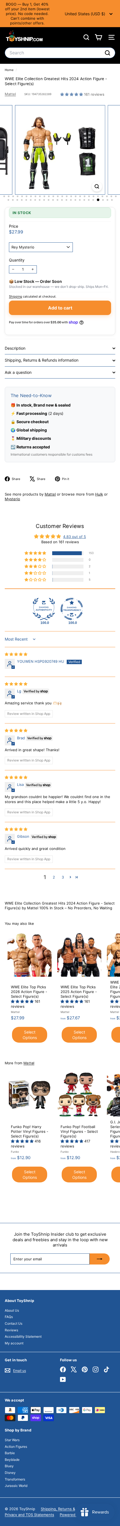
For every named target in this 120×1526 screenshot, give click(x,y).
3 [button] (63, 877)
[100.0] (44, 609)
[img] (16, 654)
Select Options (30, 1035)
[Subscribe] (100, 1259)
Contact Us (13, 1323)
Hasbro (115, 1151)
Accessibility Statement (23, 1336)
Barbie (10, 1453)
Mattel (10, 94)
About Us (12, 1310)
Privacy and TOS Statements (29, 1514)
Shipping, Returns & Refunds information (41, 360)
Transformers (15, 1479)
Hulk (99, 494)
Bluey (9, 1466)
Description (15, 348)
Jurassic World (16, 1486)
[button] (72, 94)
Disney (10, 1473)
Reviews (11, 1330)
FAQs (9, 1317)
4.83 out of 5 (74, 536)
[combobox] (60, 52)
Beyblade (12, 1460)
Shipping (15, 296)
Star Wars (12, 1440)
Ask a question (18, 372)
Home (9, 70)
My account (14, 1343)
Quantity (17, 260)
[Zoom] (97, 186)
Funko (15, 1151)
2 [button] (54, 877)
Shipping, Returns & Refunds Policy (71, 1509)
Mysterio (12, 499)
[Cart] (98, 37)
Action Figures (16, 1446)
